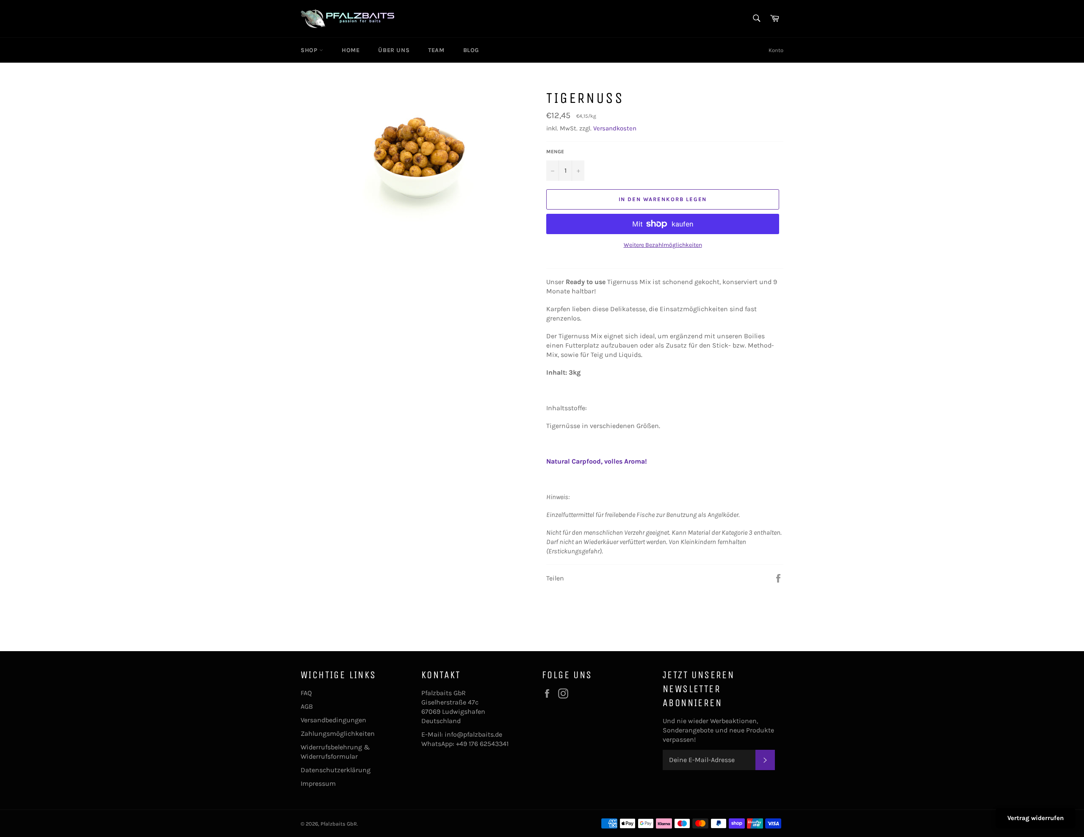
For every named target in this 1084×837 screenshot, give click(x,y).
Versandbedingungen (333, 720)
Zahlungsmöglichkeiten (338, 733)
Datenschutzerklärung (336, 770)
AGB (307, 706)
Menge (555, 152)
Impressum (318, 783)
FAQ (306, 693)
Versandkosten (614, 128)
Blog (471, 50)
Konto (776, 50)
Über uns (393, 50)
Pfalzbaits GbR (339, 823)
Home (350, 50)
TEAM (436, 50)
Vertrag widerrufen (1035, 818)
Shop (310, 50)
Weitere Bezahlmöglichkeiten (663, 245)
